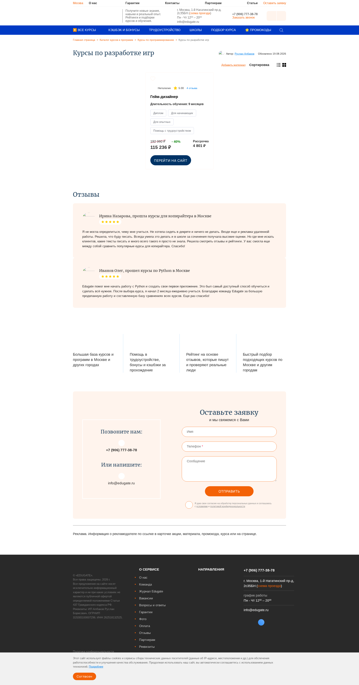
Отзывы (145, 633)
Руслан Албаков (244, 53)
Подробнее (96, 666)
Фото (142, 619)
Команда (145, 584)
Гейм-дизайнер (164, 97)
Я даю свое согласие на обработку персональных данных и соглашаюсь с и (233, 505)
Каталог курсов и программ (116, 40)
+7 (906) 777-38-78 (245, 14)
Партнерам (147, 639)
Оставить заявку (274, 3)
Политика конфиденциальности (93, 651)
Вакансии (146, 598)
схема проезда (200, 13)
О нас (143, 577)
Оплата (144, 626)
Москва (78, 3)
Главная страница (84, 40)
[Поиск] (281, 30)
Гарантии (146, 612)
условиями (202, 506)
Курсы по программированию (156, 40)
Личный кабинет (271, 16)
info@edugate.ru (188, 21)
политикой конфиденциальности (227, 506)
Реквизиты (147, 646)
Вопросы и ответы (152, 605)
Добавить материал (233, 64)
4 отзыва (192, 88)
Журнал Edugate (151, 591)
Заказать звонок (243, 17)
